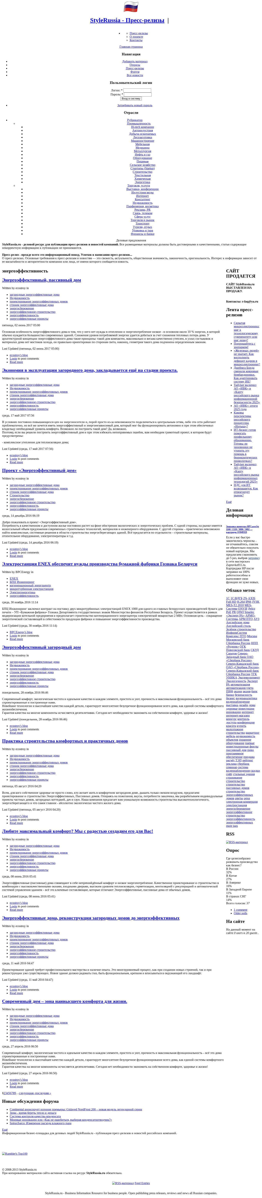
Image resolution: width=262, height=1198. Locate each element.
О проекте (136, 36)
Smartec (249, 612)
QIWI (240, 612)
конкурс (231, 719)
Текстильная (142, 175)
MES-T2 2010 (235, 605)
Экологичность (236, 681)
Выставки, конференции (142, 189)
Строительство (142, 171)
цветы (239, 798)
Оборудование (142, 158)
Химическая (142, 178)
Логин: (117, 90)
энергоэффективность (24, 315)
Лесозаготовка (142, 137)
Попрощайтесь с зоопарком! (244, 345)
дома (252, 705)
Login (13, 358)
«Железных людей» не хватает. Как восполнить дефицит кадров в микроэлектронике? (247, 357)
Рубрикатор (135, 120)
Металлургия (142, 151)
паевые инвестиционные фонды (242, 744)
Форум (134, 71)
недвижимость (245, 736)
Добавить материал (134, 61)
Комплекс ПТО (236, 636)
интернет (248, 712)
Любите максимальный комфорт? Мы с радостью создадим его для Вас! (77, 831)
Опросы (135, 64)
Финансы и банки (142, 233)
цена (247, 798)
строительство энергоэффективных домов (239, 795)
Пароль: (116, 94)
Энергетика (142, 182)
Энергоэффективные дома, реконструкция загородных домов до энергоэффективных (91, 917)
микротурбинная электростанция (31, 588)
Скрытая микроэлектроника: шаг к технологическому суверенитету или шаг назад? (246, 331)
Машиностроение (142, 140)
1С (228, 598)
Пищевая (142, 161)
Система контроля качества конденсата (35, 1116)
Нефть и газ (142, 154)
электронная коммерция (242, 801)
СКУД (255, 650)
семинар (231, 767)
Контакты (136, 40)
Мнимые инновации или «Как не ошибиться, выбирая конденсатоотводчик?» (61, 1119)
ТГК (254, 674)
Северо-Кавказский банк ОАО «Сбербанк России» (242, 665)
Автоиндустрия (142, 130)
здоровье (232, 708)
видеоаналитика (246, 698)
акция (246, 691)
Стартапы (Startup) (142, 168)
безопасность (243, 694)
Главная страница (131, 46)
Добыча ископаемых (142, 133)
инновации (233, 712)
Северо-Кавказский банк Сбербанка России (242, 672)
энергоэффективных (239, 822)
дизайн (243, 705)
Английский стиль (238, 625)
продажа (249, 756)
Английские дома (237, 622)
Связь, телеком (142, 213)
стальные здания (244, 774)
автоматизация (240, 684)
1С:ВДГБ (236, 598)
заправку (254, 558)
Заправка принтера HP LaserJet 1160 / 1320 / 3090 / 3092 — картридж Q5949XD (242, 529)
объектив (232, 739)
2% (245, 598)
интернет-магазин (238, 715)
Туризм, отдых (142, 227)
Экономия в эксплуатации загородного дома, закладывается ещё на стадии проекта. (90, 370)
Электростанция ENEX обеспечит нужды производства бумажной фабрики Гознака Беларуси (99, 563)
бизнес (230, 698)
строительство (235, 781)
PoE (228, 612)
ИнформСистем (236, 632)
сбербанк (243, 763)
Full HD (231, 601)
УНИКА (231, 677)
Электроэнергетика (22, 592)
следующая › (27, 1093)
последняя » (43, 1093)
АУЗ (256, 619)
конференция (246, 722)
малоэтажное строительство (235, 731)
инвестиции (246, 708)
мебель (230, 736)
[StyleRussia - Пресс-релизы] (131, 11)
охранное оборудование (238, 741)
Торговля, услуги (138, 185)
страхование (234, 777)
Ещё (5, 1129)
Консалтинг (142, 199)
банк (254, 691)
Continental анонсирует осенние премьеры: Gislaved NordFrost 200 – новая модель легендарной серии (76, 1109)
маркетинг (253, 732)
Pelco (251, 608)
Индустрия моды (142, 192)
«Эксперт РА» (235, 615)
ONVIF (243, 608)
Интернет (142, 196)
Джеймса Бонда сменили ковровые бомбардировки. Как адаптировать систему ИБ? (246, 374)
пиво (250, 750)
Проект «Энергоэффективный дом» (39, 470)
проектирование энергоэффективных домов (39, 301)
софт (229, 774)
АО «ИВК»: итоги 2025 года (246, 407)
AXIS (251, 598)
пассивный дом (236, 750)
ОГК (243, 646)
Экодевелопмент (249, 677)
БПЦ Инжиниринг (22, 582)
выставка (232, 705)
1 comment (240, 909)
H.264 (241, 601)
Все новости (135, 75)
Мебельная (142, 144)
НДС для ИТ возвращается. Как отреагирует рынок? (246, 490)
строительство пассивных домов (237, 786)
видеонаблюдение (238, 701)
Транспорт (142, 223)
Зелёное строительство (241, 629)
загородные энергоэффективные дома (34, 294)
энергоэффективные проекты (29, 318)
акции (238, 691)
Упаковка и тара (142, 230)
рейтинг (247, 760)
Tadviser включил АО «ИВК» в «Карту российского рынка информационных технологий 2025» (246, 473)
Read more (16, 362)
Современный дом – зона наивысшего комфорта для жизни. (64, 1001)
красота (231, 725)
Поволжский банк (238, 650)
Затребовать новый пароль (134, 105)
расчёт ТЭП (234, 760)
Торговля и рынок (142, 220)
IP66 (248, 601)
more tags (232, 825)
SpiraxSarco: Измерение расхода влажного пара (40, 1123)
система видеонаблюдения (238, 769)
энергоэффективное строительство (32, 311)
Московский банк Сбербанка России (238, 641)
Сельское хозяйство (142, 164)
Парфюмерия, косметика (142, 206)
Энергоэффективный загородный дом (41, 647)
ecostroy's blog (19, 355)
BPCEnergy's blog (21, 632)
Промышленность (139, 123)
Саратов (231, 653)
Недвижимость (142, 202)
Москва (252, 636)
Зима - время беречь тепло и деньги (33, 1112)
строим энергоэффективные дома (32, 305)
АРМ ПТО (246, 619)
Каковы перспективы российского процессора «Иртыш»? (242, 419)
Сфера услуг (142, 216)
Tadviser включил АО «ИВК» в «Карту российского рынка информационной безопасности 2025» (247, 393)
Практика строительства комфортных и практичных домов (65, 740)
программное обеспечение (235, 755)
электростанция (236, 805)
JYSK (256, 601)
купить (241, 725)
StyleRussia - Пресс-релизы (127, 20)
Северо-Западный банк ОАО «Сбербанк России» (239, 657)
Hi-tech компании (142, 127)
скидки (255, 770)
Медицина (142, 147)
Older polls (240, 913)
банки (230, 694)
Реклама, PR (142, 209)
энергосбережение (22, 308)
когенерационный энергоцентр (30, 585)
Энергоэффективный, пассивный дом (41, 279)
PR (234, 612)
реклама (231, 763)
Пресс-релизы (139, 33)
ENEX (14, 578)
